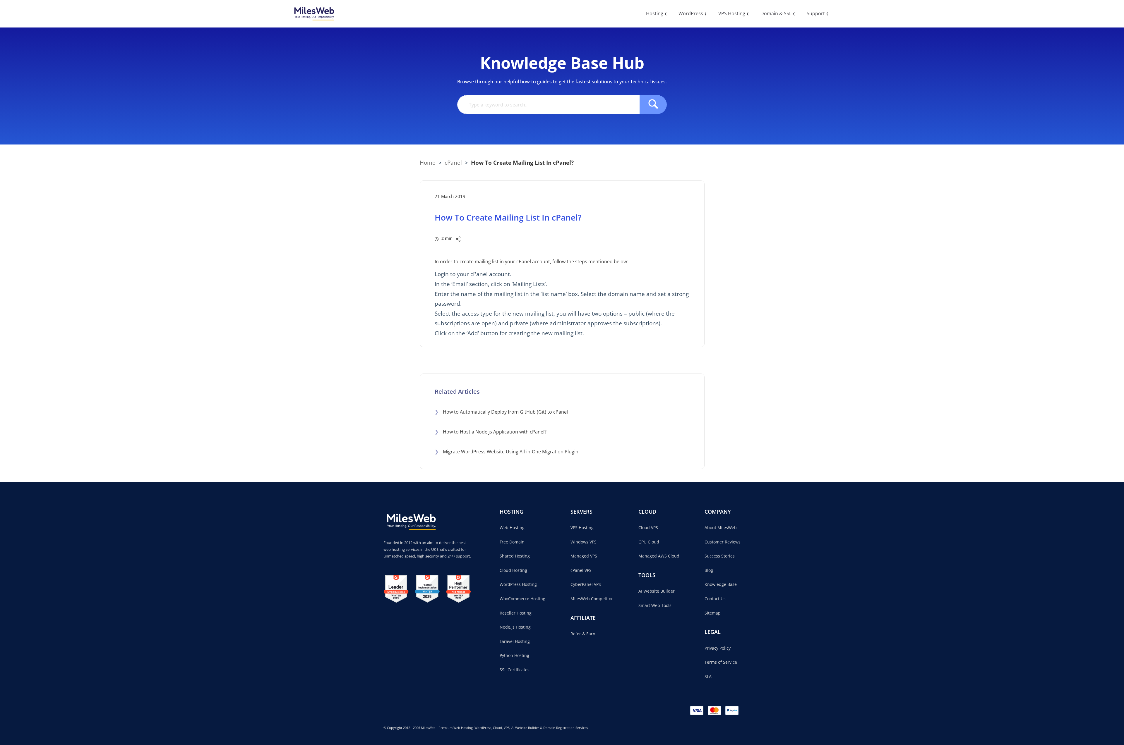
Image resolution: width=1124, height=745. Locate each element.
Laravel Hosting (515, 641)
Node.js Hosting (515, 627)
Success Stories (720, 556)
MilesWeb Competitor (591, 598)
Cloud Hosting (513, 570)
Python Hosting (514, 655)
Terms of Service (721, 662)
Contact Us (715, 598)
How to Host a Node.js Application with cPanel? (490, 432)
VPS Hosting (582, 527)
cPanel (453, 162)
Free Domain (512, 542)
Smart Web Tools (654, 605)
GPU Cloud (648, 542)
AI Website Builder (656, 591)
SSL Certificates (515, 669)
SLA (708, 676)
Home (428, 162)
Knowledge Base (721, 584)
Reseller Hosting (516, 613)
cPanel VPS (581, 570)
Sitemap (713, 613)
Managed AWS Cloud (658, 556)
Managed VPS (583, 556)
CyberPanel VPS (585, 584)
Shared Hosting (515, 556)
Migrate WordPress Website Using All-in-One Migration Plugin (506, 451)
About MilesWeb (721, 527)
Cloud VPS (648, 527)
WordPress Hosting (518, 584)
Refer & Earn (582, 633)
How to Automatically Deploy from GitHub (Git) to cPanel (501, 412)
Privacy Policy (718, 648)
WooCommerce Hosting (522, 598)
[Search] (653, 104)
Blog (709, 570)
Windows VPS (583, 542)
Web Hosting (512, 527)
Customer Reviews (723, 542)
